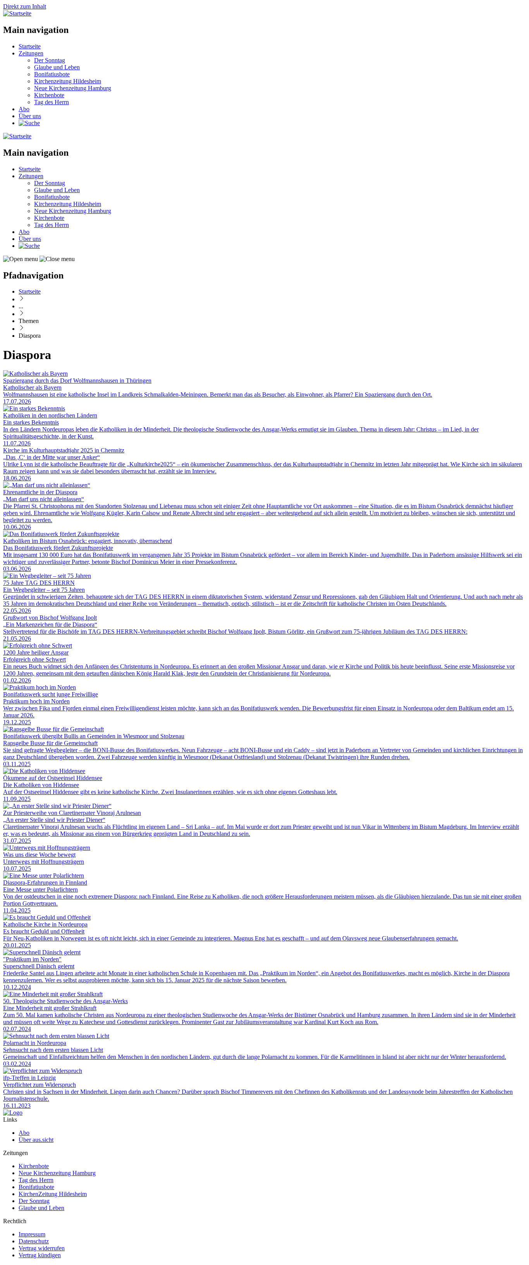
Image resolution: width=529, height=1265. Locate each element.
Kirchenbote (49, 95)
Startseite (30, 46)
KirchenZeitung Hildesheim (53, 1194)
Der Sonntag (49, 60)
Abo (24, 109)
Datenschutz (34, 1241)
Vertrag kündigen (40, 1255)
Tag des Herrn (51, 102)
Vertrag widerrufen (42, 1248)
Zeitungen (31, 53)
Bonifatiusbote (52, 74)
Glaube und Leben (57, 67)
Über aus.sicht (36, 1139)
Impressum (32, 1234)
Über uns (30, 116)
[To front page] (12, 1112)
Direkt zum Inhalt (24, 6)
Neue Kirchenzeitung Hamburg (72, 88)
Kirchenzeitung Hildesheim (67, 81)
